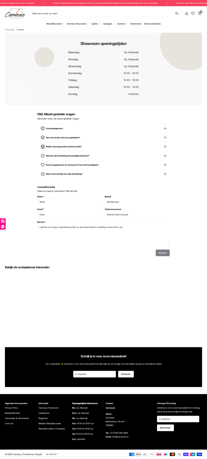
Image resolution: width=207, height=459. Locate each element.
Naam (40, 196)
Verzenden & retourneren (17, 418)
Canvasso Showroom (48, 407)
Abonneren (165, 427)
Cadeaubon (44, 413)
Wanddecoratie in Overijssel (52, 428)
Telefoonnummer (113, 209)
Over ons (9, 423)
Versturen (126, 374)
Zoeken (177, 13)
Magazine (43, 418)
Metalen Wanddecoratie (50, 423)
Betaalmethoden (12, 413)
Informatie (43, 403)
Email (40, 209)
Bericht (41, 222)
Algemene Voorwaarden (16, 403)
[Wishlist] (192, 13)
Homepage (10, 29)
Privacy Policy (11, 407)
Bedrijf (108, 196)
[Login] (186, 13)
